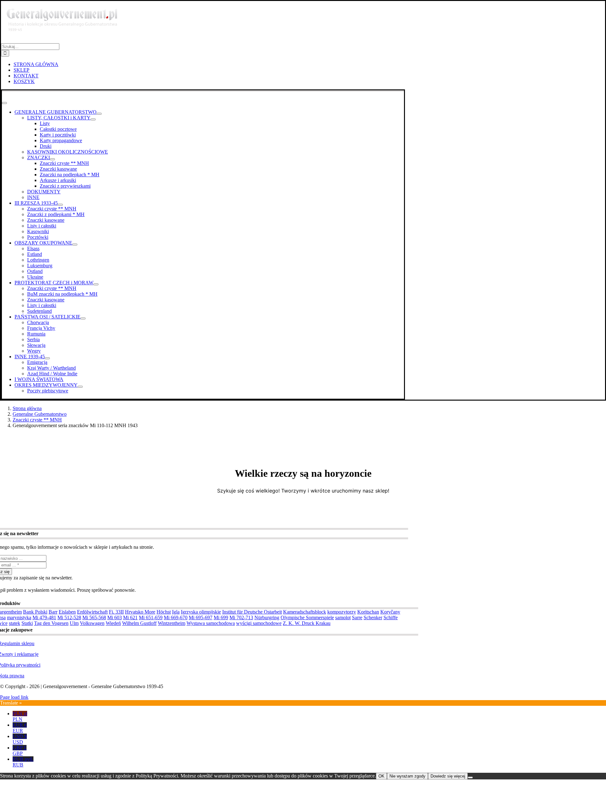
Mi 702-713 (241, 617)
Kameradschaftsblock (304, 611)
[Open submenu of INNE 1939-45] (47, 358)
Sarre (357, 617)
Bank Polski (35, 611)
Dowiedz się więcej (448, 776)
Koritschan (368, 611)
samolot (343, 617)
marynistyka (19, 617)
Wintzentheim (171, 623)
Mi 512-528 (69, 617)
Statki (27, 623)
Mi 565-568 (94, 617)
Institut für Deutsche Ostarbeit (252, 611)
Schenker (373, 617)
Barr (53, 611)
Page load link (14, 697)
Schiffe (390, 617)
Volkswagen (92, 623)
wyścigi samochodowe (259, 623)
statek (14, 623)
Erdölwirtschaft (92, 611)
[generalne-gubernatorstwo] (64, 40)
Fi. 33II (116, 611)
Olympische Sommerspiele (307, 617)
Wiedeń (113, 623)
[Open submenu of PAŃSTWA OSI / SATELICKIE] (83, 318)
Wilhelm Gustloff (139, 623)
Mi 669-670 (175, 617)
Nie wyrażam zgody (407, 776)
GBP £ (20, 750)
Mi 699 (221, 617)
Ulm (74, 623)
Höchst (164, 611)
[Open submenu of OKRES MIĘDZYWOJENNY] (80, 387)
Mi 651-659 (151, 617)
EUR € (20, 727)
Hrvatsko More (140, 611)
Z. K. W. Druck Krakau (306, 623)
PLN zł (20, 716)
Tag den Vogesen (51, 623)
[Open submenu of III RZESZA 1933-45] (60, 205)
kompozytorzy (341, 611)
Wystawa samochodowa (211, 623)
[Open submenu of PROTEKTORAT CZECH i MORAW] (95, 284)
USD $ (20, 739)
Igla (176, 611)
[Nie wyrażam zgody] (470, 777)
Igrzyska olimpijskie (201, 611)
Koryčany (390, 611)
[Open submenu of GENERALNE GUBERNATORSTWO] (99, 114)
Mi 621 (130, 617)
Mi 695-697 (200, 617)
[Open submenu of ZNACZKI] (52, 159)
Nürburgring (266, 617)
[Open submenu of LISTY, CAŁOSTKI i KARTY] (93, 119)
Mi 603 (114, 617)
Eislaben (67, 611)
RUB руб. (23, 761)
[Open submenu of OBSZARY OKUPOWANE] (74, 244)
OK (381, 776)
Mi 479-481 (44, 617)
